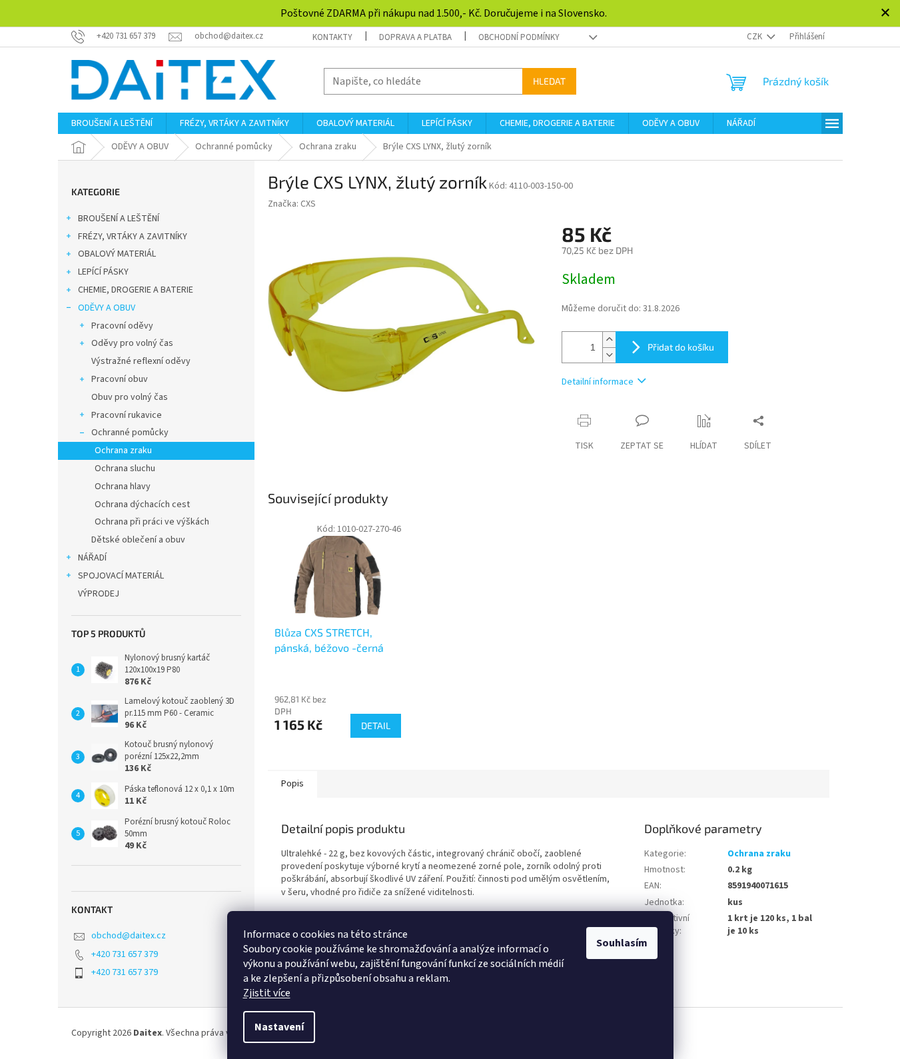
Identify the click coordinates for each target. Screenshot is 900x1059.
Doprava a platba (415, 37)
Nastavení (279, 1027)
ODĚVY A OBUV (106, 308)
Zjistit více (266, 993)
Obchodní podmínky (519, 37)
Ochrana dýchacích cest (142, 504)
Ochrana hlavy (123, 486)
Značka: (292, 204)
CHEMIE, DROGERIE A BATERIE (135, 290)
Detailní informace (598, 382)
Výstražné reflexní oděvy (141, 361)
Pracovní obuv (119, 379)
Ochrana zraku (123, 450)
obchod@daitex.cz (128, 935)
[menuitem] (112, 123)
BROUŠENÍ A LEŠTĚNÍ (118, 218)
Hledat (549, 81)
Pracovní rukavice (126, 415)
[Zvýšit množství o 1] (609, 339)
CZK (755, 37)
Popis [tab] (292, 783)
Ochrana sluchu (125, 468)
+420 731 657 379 (124, 954)
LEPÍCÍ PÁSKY (103, 272)
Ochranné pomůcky (130, 432)
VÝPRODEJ (98, 593)
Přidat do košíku (681, 347)
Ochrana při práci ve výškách (152, 522)
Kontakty (332, 37)
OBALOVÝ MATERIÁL (117, 254)
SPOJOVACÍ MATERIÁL (121, 575)
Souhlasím (622, 943)
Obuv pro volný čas (129, 397)
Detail (375, 725)
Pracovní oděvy (122, 326)
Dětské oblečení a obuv (138, 539)
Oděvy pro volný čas (132, 343)
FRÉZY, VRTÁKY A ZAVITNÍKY (132, 236)
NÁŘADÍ (92, 557)
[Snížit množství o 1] (609, 355)
